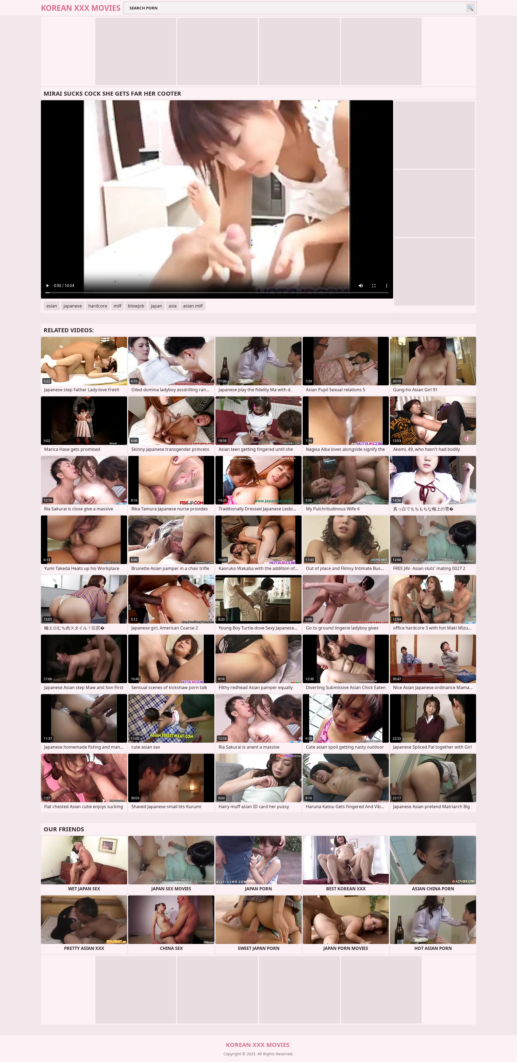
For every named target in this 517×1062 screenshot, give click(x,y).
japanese (73, 306)
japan (156, 306)
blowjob (136, 306)
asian (51, 306)
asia (173, 306)
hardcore (97, 306)
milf (117, 306)
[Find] (470, 7)
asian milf (193, 306)
